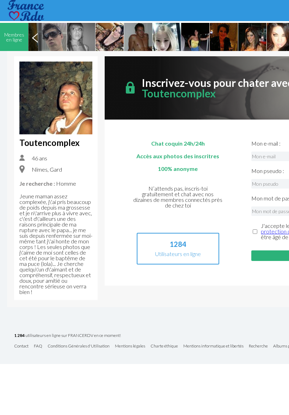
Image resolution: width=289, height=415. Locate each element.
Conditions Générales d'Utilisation (79, 346)
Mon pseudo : (267, 171)
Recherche (258, 346)
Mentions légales (130, 346)
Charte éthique (164, 346)
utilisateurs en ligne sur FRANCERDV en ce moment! (67, 335)
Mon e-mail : (266, 143)
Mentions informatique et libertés (213, 346)
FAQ (38, 346)
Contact (21, 346)
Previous (35, 37)
